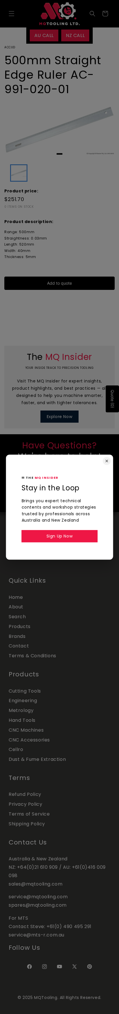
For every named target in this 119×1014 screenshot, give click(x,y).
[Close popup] (107, 461)
